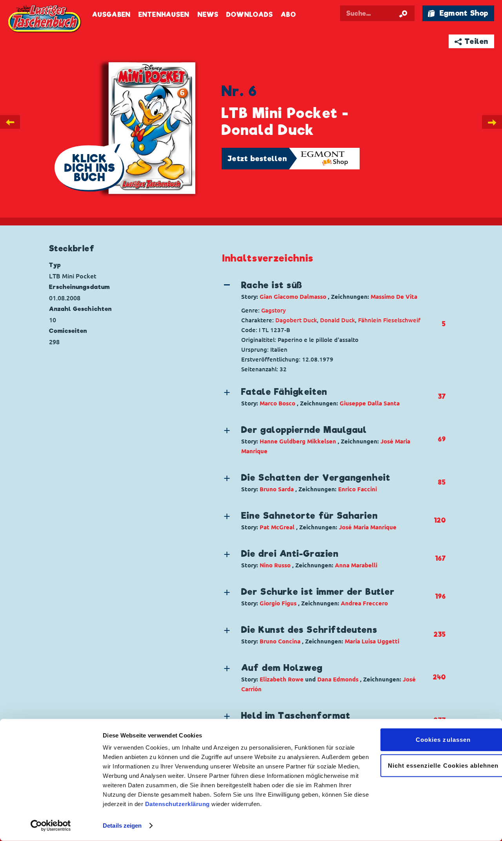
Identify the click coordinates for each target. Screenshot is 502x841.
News (208, 14)
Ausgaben (111, 14)
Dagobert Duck (296, 320)
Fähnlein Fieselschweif (389, 320)
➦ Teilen (472, 41)
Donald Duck (337, 320)
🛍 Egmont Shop (458, 13)
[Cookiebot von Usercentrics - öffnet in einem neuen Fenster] (50, 826)
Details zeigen (122, 825)
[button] (327, 290)
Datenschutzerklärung (177, 804)
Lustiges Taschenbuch (45, 20)
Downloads (249, 14)
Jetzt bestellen (257, 158)
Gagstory (273, 310)
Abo (288, 14)
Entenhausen (163, 14)
